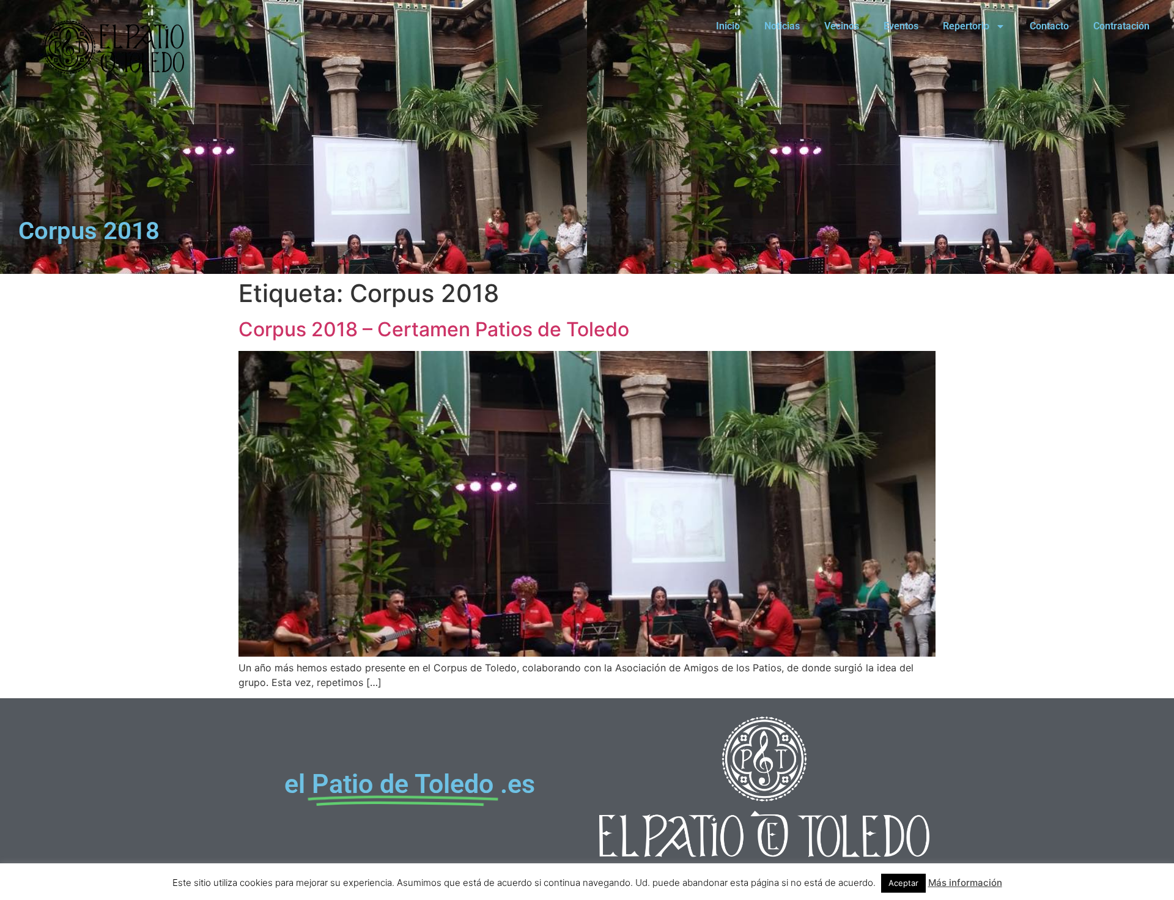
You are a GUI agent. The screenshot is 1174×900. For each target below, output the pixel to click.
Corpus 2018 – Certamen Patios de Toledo (433, 329)
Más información (965, 882)
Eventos (901, 26)
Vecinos (841, 26)
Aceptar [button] (903, 883)
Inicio (728, 26)
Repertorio (966, 26)
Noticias (782, 26)
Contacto (1049, 26)
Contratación (1121, 26)
